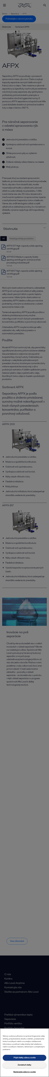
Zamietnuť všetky (24, 1065)
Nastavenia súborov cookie (24, 1072)
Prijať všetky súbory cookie (25, 1057)
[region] (24, 1052)
